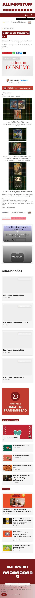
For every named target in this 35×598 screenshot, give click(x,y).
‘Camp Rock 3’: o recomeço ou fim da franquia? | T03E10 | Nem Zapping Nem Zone (17, 510)
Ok (4, 594)
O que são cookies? (14, 594)
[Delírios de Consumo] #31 (13, 377)
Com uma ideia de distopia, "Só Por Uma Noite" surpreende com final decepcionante (22, 478)
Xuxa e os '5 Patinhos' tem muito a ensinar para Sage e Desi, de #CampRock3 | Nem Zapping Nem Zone (22, 521)
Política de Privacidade (21, 587)
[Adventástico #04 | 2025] (7, 458)
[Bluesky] (20, 53)
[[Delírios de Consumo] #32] (17, 340)
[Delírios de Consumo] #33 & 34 (15, 323)
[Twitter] (24, 53)
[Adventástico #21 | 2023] (17, 432)
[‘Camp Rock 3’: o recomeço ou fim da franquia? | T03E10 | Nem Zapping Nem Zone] (17, 501)
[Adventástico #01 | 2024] (7, 448)
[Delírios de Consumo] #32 (13, 350)
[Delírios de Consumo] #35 (13, 295)
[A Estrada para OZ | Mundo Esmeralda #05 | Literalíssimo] (7, 548)
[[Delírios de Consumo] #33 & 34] (17, 313)
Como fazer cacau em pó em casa (22, 466)
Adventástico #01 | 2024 (21, 445)
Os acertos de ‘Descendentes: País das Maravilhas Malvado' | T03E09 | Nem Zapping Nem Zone (22, 535)
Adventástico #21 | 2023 (10, 437)
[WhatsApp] (13, 53)
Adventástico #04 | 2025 (21, 455)
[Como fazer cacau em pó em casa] (7, 468)
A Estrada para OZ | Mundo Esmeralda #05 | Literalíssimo (21, 547)
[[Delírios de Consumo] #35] (17, 285)
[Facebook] (17, 53)
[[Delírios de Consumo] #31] (17, 367)
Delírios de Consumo (19, 218)
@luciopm (25, 80)
